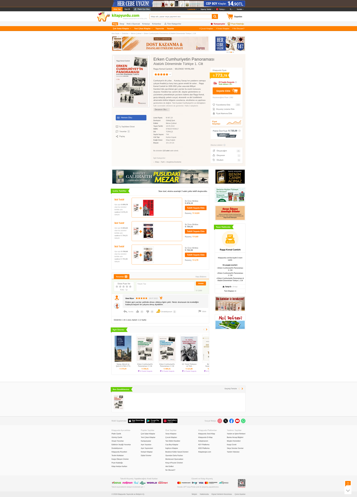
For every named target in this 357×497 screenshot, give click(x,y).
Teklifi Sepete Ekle (196, 208)
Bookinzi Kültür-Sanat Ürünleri (176, 452)
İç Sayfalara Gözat (127, 127)
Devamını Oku (161, 110)
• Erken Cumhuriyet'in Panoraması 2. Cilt (230, 274)
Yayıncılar (159, 29)
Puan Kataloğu (237, 24)
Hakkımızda (204, 494)
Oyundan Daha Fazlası (174, 456)
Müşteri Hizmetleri (234, 441)
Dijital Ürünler (146, 456)
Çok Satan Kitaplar (121, 29)
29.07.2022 (153, 298)
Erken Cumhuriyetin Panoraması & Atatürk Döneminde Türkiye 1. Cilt (170, 33)
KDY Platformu (203, 445)
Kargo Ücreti (231, 445)
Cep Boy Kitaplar (171, 445)
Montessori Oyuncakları (174, 459)
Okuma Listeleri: (217, 145)
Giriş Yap (117, 9)
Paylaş (122, 136)
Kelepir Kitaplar (147, 452)
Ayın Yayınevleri (147, 448)
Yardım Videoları (233, 452)
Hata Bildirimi (201, 277)
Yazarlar (170, 29)
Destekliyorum (117, 448)
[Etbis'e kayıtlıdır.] (241, 483)
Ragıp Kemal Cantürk (162, 69)
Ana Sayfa (115, 33)
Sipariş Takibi (206, 9)
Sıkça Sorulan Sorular (235, 448)
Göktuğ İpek (170, 120)
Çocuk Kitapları (207, 29)
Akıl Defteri (169, 466)
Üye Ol (127, 9)
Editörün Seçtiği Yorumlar (121, 445)
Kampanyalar (219, 24)
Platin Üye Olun (144, 9)
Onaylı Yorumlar (118, 441)
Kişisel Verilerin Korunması (222, 494)
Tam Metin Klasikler (172, 441)
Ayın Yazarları (146, 445)
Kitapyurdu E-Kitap (205, 437)
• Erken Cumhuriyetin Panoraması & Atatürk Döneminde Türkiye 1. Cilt (230, 279)
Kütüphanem (203, 441)
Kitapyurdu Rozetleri (119, 452)
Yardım (239, 9)
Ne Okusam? (239, 29)
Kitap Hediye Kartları (119, 466)
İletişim (194, 494)
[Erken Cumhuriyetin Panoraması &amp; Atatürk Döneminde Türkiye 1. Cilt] (118, 402)
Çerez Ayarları (240, 494)
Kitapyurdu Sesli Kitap (206, 434)
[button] (227, 52)
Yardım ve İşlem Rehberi (236, 434)
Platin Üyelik (116, 434)
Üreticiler (125, 33)
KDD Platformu (204, 448)
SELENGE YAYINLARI (184, 69)
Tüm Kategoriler (174, 24)
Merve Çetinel (136, 33)
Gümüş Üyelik (117, 437)
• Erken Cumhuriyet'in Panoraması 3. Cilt (230, 269)
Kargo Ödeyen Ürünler (120, 459)
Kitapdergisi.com (204, 452)
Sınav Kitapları (223, 29)
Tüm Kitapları (229, 291)
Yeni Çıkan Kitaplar (142, 29)
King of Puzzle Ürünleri (174, 463)
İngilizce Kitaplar (171, 448)
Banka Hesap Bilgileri (235, 437)
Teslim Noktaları (118, 456)
